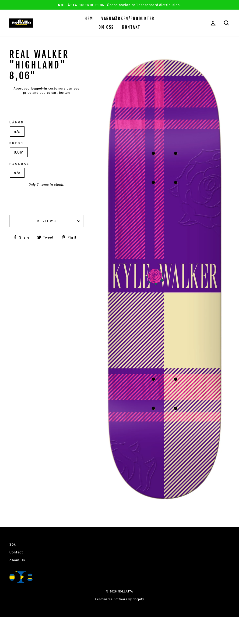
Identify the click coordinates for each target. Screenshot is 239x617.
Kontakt (131, 27)
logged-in (39, 88)
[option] (119, 4)
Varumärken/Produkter (128, 18)
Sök (12, 544)
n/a (17, 131)
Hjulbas (19, 163)
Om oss (106, 27)
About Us (17, 560)
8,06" (19, 151)
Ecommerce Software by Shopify (119, 599)
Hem (88, 18)
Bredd (16, 143)
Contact (16, 552)
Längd (16, 122)
